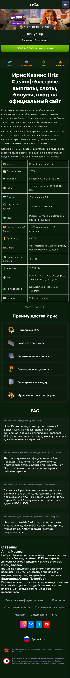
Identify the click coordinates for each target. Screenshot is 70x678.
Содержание (39, 614)
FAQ (54, 614)
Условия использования (50, 607)
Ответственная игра (17, 607)
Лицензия (19, 614)
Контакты (58, 600)
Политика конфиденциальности (26, 600)
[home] (35, 5)
